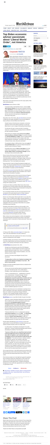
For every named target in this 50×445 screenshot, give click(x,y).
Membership (24, 368)
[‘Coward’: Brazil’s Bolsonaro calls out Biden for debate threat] (7, 399)
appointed (11, 212)
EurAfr (17, 28)
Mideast (30, 28)
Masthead (31, 432)
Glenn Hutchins (19, 321)
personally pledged (18, 232)
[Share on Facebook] (5, 46)
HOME (5, 28)
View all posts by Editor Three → (9, 379)
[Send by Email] (29, 46)
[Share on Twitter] (9, 46)
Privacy (27, 432)
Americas (40, 28)
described (21, 117)
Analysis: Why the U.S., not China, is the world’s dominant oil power (40, 78)
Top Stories (23, 30)
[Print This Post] (25, 46)
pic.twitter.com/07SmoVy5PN (13, 225)
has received (11, 170)
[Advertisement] (25, 13)
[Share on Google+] (13, 46)
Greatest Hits (15, 30)
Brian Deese (7, 370)
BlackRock (5, 194)
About (9, 28)
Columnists (23, 28)
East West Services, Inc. (20, 432)
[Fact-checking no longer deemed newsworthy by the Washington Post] (27, 399)
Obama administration (21, 194)
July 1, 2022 (24, 228)
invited (4, 210)
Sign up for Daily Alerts (39, 432)
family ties (18, 209)
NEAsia (35, 28)
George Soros (18, 166)
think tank (27, 176)
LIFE (13, 28)
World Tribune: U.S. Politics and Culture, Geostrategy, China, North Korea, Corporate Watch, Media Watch (23, 443)
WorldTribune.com (7, 373)
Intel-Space (6, 30)
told (14, 59)
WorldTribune (6, 104)
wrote (11, 297)
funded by (20, 178)
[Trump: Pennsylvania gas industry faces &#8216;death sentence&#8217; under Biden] (17, 399)
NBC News (27, 181)
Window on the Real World (9, 432)
